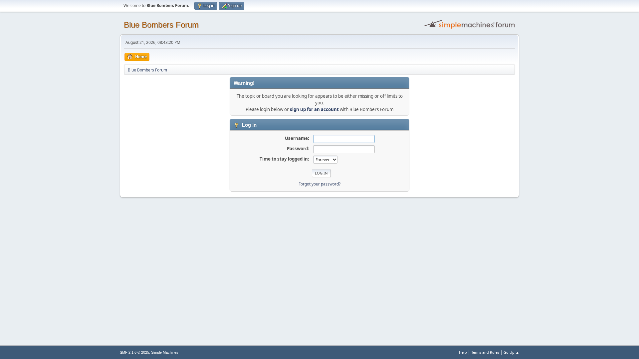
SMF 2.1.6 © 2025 (134, 352)
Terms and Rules (485, 352)
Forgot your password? (319, 184)
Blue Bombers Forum (161, 24)
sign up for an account (314, 109)
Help (463, 352)
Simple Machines (164, 352)
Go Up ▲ (511, 352)
